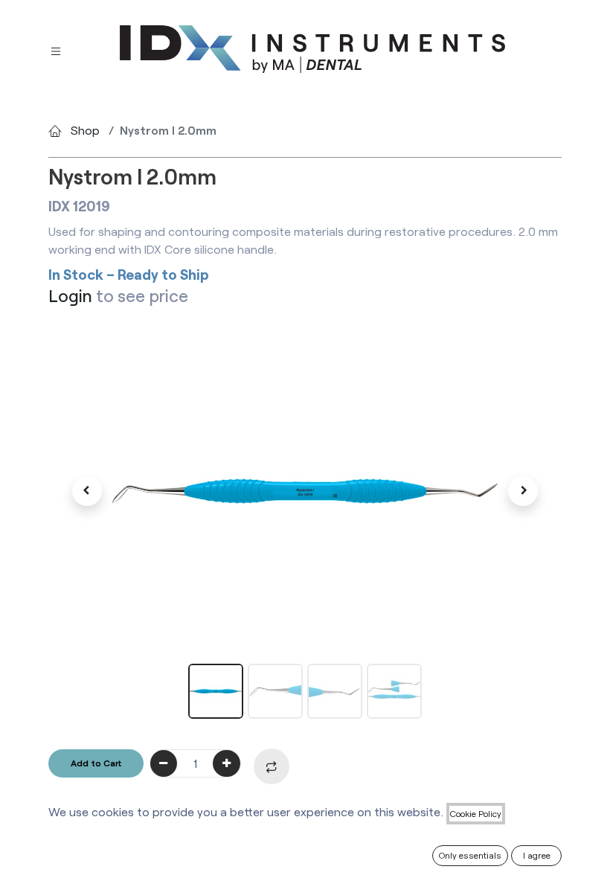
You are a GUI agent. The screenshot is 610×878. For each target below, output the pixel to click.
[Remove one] (164, 763)
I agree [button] (536, 855)
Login (70, 295)
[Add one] (226, 763)
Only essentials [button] (470, 855)
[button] (87, 491)
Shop (85, 130)
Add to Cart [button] (96, 762)
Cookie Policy (475, 813)
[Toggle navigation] (55, 49)
